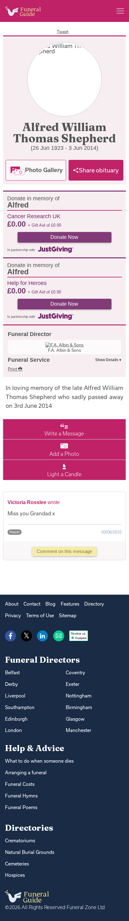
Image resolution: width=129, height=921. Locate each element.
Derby (11, 684)
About (11, 604)
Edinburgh (16, 719)
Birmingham (79, 707)
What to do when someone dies (39, 761)
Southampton (19, 707)
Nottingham (78, 695)
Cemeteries (17, 863)
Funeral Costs (19, 784)
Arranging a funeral (26, 772)
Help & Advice (34, 748)
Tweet (63, 31)
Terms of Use (40, 615)
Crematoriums (20, 840)
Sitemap (67, 615)
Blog (50, 604)
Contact (31, 604)
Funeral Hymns (21, 795)
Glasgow (75, 719)
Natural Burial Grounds (29, 852)
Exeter (72, 684)
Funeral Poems (21, 807)
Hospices (15, 875)
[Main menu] (120, 10)
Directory (94, 604)
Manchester (78, 730)
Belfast (12, 672)
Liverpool (15, 695)
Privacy (13, 615)
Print (13, 368)
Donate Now (64, 237)
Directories (29, 828)
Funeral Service (29, 360)
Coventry (75, 672)
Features (70, 604)
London (13, 730)
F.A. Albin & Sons (64, 350)
